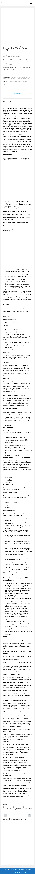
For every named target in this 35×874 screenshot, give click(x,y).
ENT (27, 77)
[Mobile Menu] (31, 3)
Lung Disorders (16, 78)
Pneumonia (23, 78)
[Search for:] (33, 3)
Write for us (21, 869)
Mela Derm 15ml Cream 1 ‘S (27, 818)
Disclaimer (6, 869)
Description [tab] (17, 93)
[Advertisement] (17, 28)
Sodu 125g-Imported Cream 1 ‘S (17, 819)
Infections (9, 78)
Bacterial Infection (13, 77)
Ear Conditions (22, 77)
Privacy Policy (14, 869)
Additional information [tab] (17, 97)
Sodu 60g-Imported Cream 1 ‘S (7, 819)
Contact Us (28, 869)
